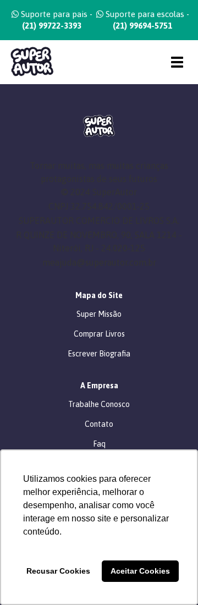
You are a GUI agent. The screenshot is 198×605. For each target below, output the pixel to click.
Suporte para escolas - (146, 19)
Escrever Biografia (99, 353)
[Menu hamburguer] (177, 62)
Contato (99, 424)
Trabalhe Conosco (99, 404)
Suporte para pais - (55, 19)
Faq (99, 443)
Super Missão (99, 314)
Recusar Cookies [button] (58, 570)
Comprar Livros (99, 333)
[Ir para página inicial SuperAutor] (28, 61)
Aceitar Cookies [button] (140, 570)
